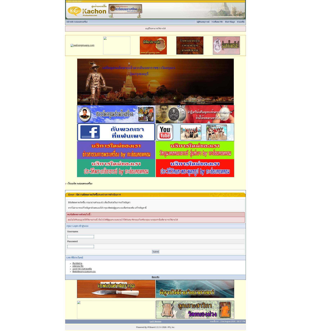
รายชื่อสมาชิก (217, 22)
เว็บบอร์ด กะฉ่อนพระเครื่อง (79, 183)
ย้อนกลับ (155, 277)
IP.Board (151, 327)
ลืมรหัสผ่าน (77, 263)
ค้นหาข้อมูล (230, 22)
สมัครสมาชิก (78, 266)
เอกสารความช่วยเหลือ (82, 269)
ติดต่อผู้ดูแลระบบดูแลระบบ (84, 271)
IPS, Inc (171, 327)
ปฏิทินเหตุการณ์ (203, 22)
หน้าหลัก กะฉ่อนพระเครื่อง (77, 22)
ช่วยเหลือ (240, 22)
